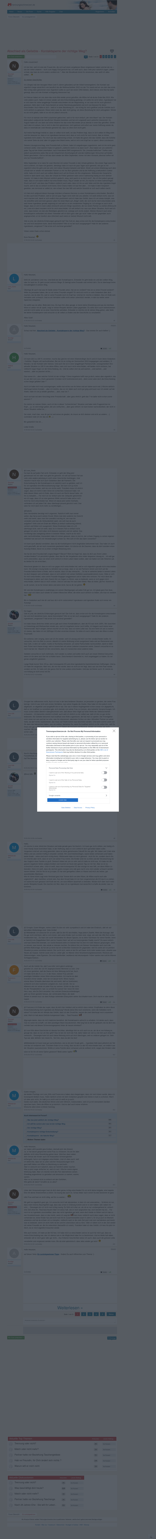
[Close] (115, 732)
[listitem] (78, 768)
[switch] (104, 772)
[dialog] (78, 769)
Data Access (78, 807)
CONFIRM (63, 800)
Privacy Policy (90, 807)
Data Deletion (66, 807)
